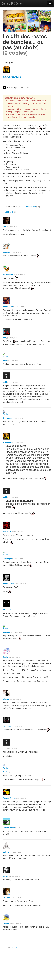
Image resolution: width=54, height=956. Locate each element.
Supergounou (8, 274)
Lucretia (6, 923)
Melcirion (6, 852)
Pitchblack (7, 610)
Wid (4, 226)
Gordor (5, 876)
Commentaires (13, 206)
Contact (14, 948)
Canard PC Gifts (11, 3)
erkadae (6, 699)
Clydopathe (7, 418)
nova (5, 360)
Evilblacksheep (9, 828)
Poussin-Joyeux (9, 798)
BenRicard (7, 531)
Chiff (5, 748)
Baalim (5, 657)
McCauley (7, 632)
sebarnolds (12, 76)
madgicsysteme (9, 583)
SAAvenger (7, 559)
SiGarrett (6, 897)
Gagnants (10, 211)
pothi (5, 382)
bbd (4, 338)
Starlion (6, 772)
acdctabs (6, 252)
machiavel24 (8, 306)
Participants (32, 206)
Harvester (7, 726)
